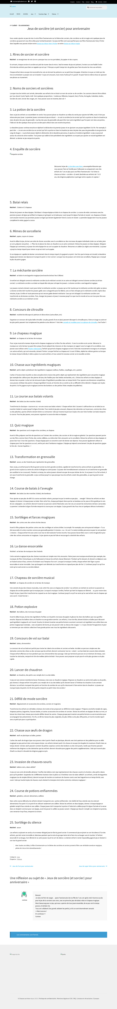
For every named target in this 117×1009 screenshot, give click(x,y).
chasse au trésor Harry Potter (47, 43)
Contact (78, 2)
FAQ (83, 2)
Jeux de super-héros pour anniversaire (92, 866)
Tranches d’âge (43, 14)
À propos (96, 998)
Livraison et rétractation (84, 998)
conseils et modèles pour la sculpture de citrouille (80, 322)
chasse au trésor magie (72, 43)
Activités (25, 14)
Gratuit (87, 2)
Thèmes (54, 14)
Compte (72, 2)
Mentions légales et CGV (65, 998)
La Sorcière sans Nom (75, 166)
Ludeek (14, 25)
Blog (92, 2)
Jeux (32, 14)
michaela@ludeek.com (20, 1)
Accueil (12, 14)
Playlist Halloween (34, 349)
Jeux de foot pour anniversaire (22, 866)
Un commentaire (24, 25)
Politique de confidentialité (47, 998)
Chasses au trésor (25, 998)
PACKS (18, 14)
